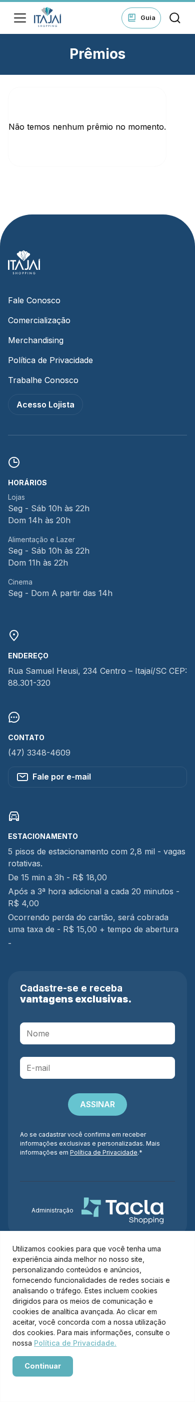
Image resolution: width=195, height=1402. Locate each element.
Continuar (42, 1366)
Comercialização (39, 320)
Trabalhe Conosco (43, 380)
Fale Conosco (34, 300)
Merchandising (36, 340)
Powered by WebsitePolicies (55, 1383)
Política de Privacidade (50, 360)
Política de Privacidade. (75, 1343)
